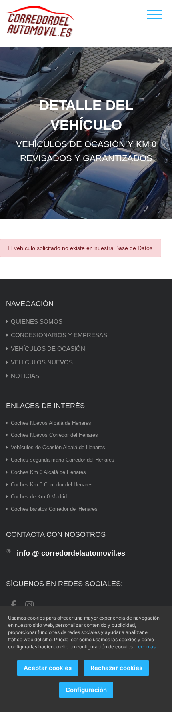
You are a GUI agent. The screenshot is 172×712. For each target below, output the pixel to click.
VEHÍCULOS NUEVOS (42, 362)
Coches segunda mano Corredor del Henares (62, 460)
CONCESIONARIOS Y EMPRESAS (59, 335)
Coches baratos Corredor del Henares (54, 509)
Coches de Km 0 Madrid (39, 497)
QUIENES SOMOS (36, 321)
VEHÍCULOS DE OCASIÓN (48, 348)
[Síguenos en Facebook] (13, 604)
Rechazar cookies (116, 668)
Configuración (86, 690)
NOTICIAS (25, 375)
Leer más (145, 647)
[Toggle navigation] (154, 15)
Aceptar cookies (48, 668)
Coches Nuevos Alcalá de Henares (51, 423)
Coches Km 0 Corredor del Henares (52, 485)
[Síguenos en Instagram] (29, 604)
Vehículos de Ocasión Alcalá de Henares (58, 447)
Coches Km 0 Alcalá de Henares (48, 472)
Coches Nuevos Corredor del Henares (54, 435)
